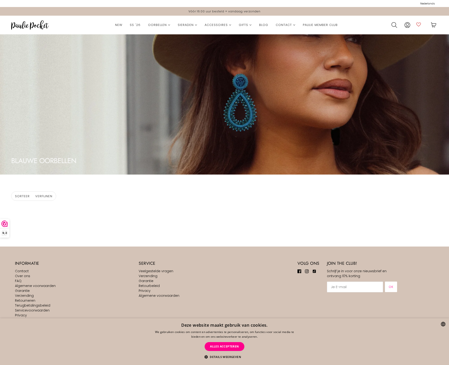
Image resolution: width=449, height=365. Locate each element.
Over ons (22, 276)
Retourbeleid (149, 285)
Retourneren (25, 300)
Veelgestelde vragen (156, 271)
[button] (224, 356)
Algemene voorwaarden (35, 285)
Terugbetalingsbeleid (32, 305)
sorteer (22, 196)
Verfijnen (43, 196)
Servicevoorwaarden (32, 310)
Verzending (24, 295)
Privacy (21, 315)
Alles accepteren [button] (224, 346)
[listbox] (443, 324)
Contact (22, 271)
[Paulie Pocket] (30, 25)
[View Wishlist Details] (418, 24)
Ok (391, 287)
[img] (299, 271)
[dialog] (224, 341)
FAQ (18, 281)
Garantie (22, 290)
